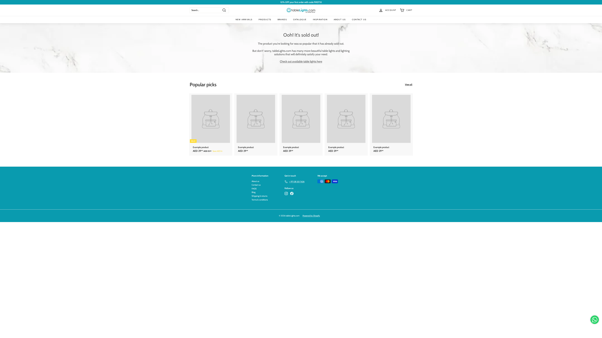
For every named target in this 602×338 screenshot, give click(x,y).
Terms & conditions (260, 199)
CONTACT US (359, 19)
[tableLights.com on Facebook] (291, 193)
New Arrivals (244, 19)
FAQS (254, 188)
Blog (253, 192)
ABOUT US (340, 19)
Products (265, 19)
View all (408, 84)
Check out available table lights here (301, 61)
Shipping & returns (259, 196)
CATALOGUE (300, 19)
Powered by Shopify (311, 215)
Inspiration (320, 19)
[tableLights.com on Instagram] (286, 193)
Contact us (256, 185)
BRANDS (282, 19)
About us (255, 181)
